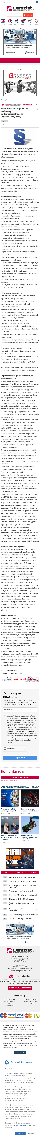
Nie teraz (30, 1133)
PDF (38, 110)
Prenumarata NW (9, 1005)
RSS (9, 1003)
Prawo (4, 121)
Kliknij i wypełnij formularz (20, 988)
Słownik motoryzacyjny (30, 1001)
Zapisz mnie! (20, 758)
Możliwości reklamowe (30, 999)
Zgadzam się (21, 1052)
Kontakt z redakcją (9, 1001)
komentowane (20, 872)
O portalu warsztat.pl (9, 999)
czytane (33, 872)
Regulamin (30, 1003)
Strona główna (5, 100)
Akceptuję (20, 1133)
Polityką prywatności (19, 1125)
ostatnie (6, 872)
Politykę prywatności (12, 1075)
